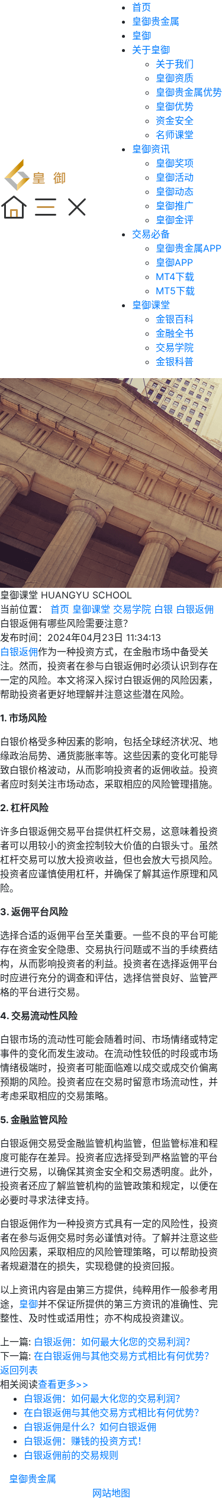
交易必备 (151, 234)
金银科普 (175, 361)
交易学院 (175, 347)
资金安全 (175, 120)
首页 (141, 7)
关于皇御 (151, 50)
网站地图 (111, 1493)
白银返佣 (195, 609)
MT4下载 (175, 276)
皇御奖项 (175, 163)
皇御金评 (175, 220)
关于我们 (175, 64)
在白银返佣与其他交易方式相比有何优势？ (124, 1356)
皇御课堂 (151, 305)
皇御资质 (175, 78)
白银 (163, 609)
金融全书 (175, 333)
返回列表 (19, 1370)
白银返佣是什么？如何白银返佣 (90, 1427)
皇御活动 (175, 177)
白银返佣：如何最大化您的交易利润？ (114, 1342)
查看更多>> (63, 1384)
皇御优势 (175, 106)
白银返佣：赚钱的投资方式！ (85, 1441)
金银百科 (175, 319)
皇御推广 (175, 206)
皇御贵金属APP (188, 248)
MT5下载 (175, 291)
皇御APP (174, 262)
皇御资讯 (151, 149)
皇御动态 (175, 191)
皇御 (141, 35)
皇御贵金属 (155, 21)
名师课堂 (175, 135)
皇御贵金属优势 (189, 92)
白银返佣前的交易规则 (71, 1455)
